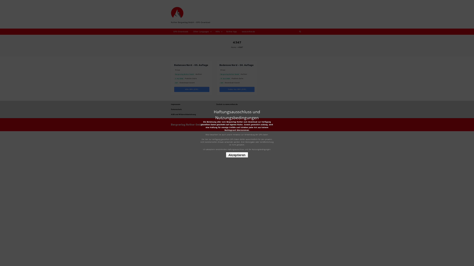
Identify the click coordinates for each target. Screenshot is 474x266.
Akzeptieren (237, 155)
